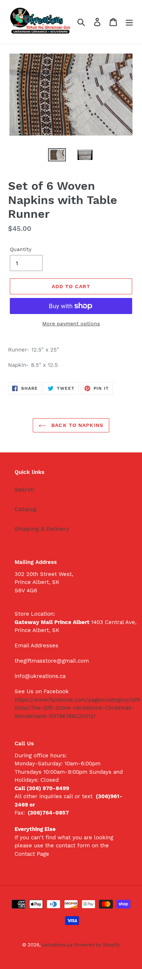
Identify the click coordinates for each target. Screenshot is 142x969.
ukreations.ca (57, 945)
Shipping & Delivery (42, 528)
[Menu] (129, 22)
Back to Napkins (76, 425)
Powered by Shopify (97, 945)
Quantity (20, 249)
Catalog (25, 509)
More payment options (71, 323)
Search (24, 489)
